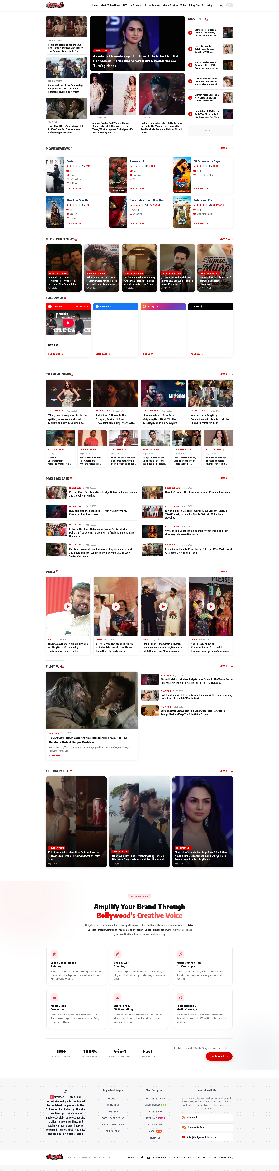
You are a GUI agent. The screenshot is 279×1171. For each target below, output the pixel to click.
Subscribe (54, 354)
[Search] (221, 5)
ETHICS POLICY (113, 1131)
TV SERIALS (151, 1118)
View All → (226, 148)
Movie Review (170, 5)
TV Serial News (131, 5)
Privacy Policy (159, 1157)
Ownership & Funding (223, 1157)
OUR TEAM (113, 1111)
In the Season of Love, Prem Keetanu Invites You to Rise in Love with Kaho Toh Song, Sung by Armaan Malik (207, 84)
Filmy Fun (194, 5)
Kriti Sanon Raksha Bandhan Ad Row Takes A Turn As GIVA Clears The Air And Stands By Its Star (65, 47)
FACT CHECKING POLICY (113, 1118)
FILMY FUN (155, 1138)
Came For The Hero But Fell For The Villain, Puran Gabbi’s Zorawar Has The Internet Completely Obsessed (207, 35)
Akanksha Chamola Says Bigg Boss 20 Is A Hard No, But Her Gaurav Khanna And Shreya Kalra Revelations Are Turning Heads (136, 61)
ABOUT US (113, 1098)
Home (95, 5)
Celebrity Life (209, 5)
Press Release (152, 5)
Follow (148, 354)
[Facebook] (142, 1157)
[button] (229, 5)
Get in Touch (217, 1056)
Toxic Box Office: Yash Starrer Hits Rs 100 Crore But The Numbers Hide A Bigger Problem (66, 129)
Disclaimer (202, 1157)
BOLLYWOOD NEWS (155, 1098)
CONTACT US (113, 1105)
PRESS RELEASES (155, 1125)
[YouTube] (148, 1157)
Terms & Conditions (181, 1157)
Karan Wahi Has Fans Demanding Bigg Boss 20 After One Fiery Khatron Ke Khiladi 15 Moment (65, 88)
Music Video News (110, 5)
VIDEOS (152, 1131)
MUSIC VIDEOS (155, 1111)
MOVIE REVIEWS (152, 1105)
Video (183, 5)
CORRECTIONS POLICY (113, 1125)
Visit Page (102, 354)
